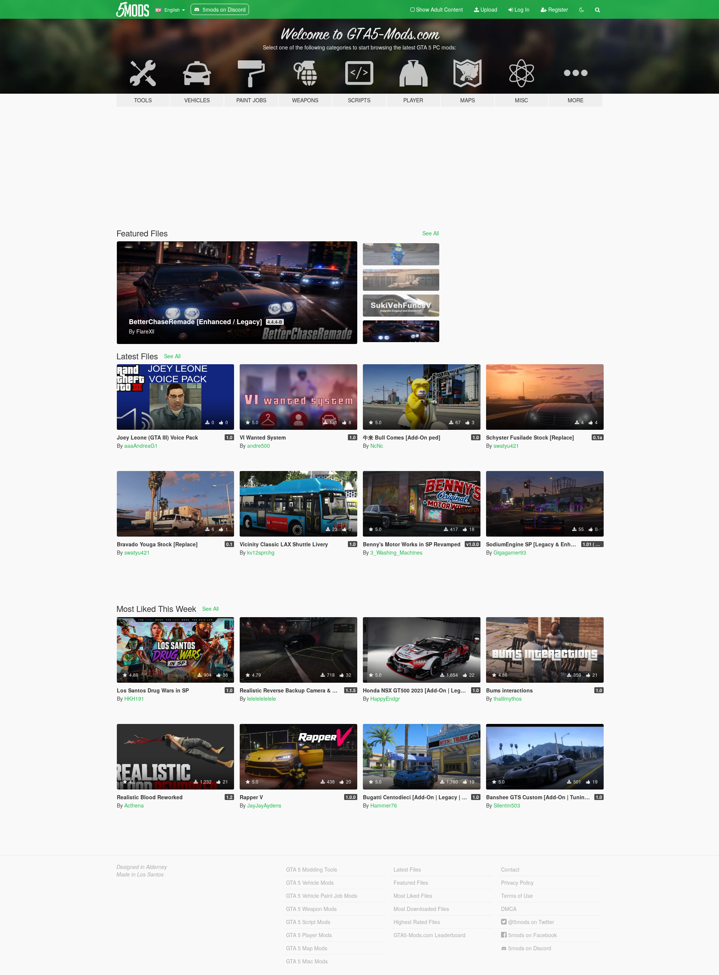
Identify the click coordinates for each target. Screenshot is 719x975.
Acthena (134, 805)
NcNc (376, 445)
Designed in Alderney (141, 866)
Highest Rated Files (417, 922)
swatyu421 (506, 445)
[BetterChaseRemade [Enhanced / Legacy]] (401, 331)
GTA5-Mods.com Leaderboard (429, 935)
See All (430, 233)
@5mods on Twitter (530, 922)
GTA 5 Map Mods (306, 948)
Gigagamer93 (510, 552)
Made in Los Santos (140, 874)
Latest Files (407, 869)
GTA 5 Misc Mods (307, 961)
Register (557, 9)
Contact (510, 869)
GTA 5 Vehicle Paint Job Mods (321, 895)
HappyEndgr (385, 698)
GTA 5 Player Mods (309, 935)
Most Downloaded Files (421, 908)
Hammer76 (383, 805)
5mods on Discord (529, 948)
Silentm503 (507, 805)
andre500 (258, 445)
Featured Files (411, 882)
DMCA (508, 908)
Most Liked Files (413, 895)
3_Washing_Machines (396, 552)
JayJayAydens (264, 805)
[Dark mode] (581, 9)
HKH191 (134, 698)
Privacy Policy (517, 882)
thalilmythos (508, 698)
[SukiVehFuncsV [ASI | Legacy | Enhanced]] (401, 306)
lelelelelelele (261, 698)
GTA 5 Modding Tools (311, 869)
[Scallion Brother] (401, 254)
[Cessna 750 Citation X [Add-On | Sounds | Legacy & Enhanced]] (401, 280)
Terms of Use (517, 895)
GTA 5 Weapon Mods (311, 908)
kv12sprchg (260, 552)
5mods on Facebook (532, 935)
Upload (488, 9)
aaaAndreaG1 (141, 445)
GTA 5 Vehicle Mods (310, 882)
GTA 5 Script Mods (308, 922)
